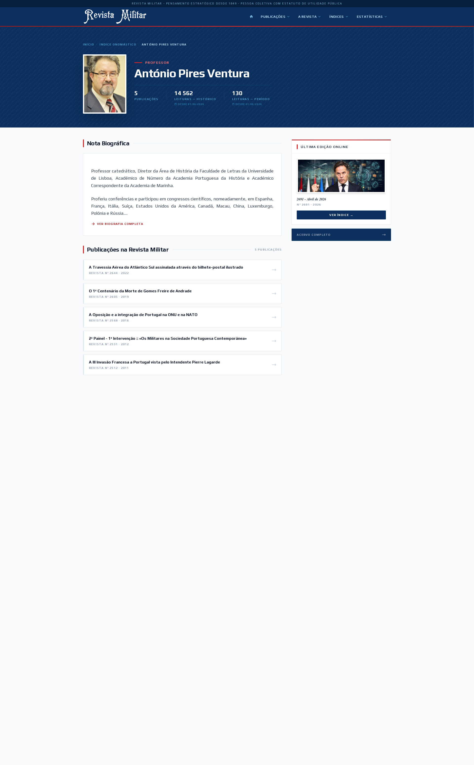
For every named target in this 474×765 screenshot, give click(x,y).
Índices (336, 17)
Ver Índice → (341, 215)
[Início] (251, 16)
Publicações (273, 17)
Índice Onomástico (117, 44)
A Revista (307, 17)
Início (88, 44)
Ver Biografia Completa (120, 224)
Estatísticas (370, 17)
